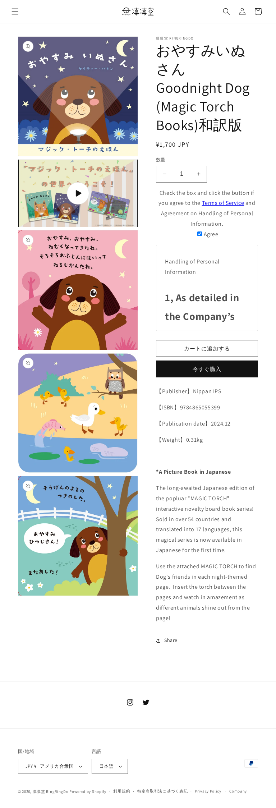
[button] (15, 11)
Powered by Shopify (87, 791)
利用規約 (121, 791)
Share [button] (171, 640)
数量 (161, 160)
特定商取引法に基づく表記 (162, 791)
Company (238, 791)
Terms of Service (223, 203)
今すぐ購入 (207, 369)
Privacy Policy (208, 791)
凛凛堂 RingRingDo (51, 791)
